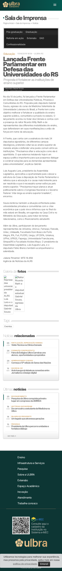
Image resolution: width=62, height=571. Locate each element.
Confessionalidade (15, 44)
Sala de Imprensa (25, 17)
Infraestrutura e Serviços (31, 463)
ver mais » (11, 436)
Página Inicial (8, 23)
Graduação (31, 32)
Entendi (44, 564)
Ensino (21, 457)
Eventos (8, 326)
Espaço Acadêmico (28, 486)
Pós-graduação (14, 32)
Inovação (22, 491)
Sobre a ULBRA (26, 474)
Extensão (31, 38)
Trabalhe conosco (27, 503)
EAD (42, 38)
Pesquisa (22, 468)
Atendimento (24, 497)
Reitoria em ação (15, 38)
